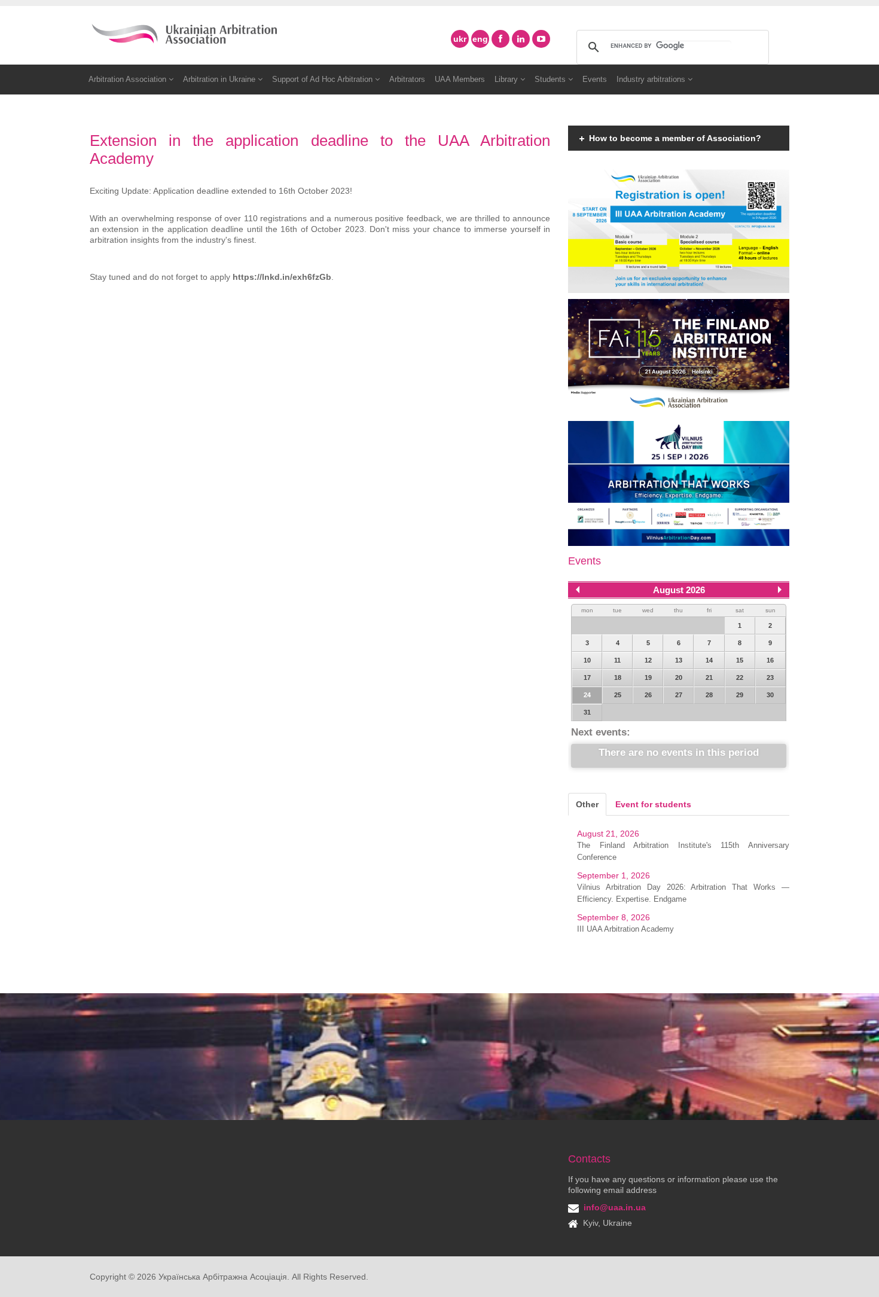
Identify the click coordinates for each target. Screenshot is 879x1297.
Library (507, 79)
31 (587, 712)
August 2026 (679, 590)
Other (587, 804)
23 (770, 677)
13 (678, 660)
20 (678, 677)
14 (709, 660)
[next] (780, 589)
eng (480, 39)
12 (648, 660)
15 (739, 660)
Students (551, 79)
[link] (282, 277)
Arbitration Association (128, 79)
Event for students (653, 804)
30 (770, 694)
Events (594, 79)
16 (770, 660)
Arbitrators (407, 79)
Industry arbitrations (652, 79)
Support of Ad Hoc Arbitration (323, 79)
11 (617, 660)
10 (587, 660)
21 (709, 677)
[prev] (577, 589)
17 (587, 677)
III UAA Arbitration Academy (625, 928)
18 (617, 677)
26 (648, 694)
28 (709, 694)
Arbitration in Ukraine (220, 79)
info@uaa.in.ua (615, 1207)
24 (587, 694)
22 (739, 677)
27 (678, 694)
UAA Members (460, 79)
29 (739, 694)
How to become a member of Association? (675, 138)
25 (617, 694)
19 (648, 677)
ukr (459, 39)
